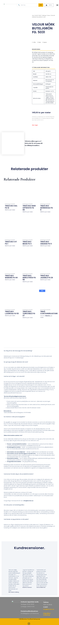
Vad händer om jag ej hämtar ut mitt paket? (16, 519)
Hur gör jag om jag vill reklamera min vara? (16, 362)
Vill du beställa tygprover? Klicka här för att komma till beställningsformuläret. (33, 143)
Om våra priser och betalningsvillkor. (14, 505)
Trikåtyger (44, 15)
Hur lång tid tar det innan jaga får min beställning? (18, 351)
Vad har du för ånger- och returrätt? (14, 376)
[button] (57, 5)
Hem (33, 15)
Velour (48, 15)
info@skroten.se (48, 609)
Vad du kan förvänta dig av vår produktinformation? (18, 474)
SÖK (41, 4)
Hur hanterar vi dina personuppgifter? (14, 416)
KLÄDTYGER (38, 15)
